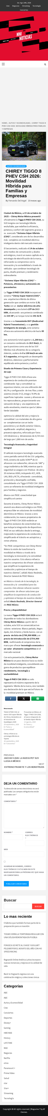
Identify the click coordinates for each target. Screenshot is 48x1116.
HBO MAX (8, 1033)
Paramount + (9, 1068)
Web (6, 849)
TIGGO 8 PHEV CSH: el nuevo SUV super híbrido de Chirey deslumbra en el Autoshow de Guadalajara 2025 (13, 717)
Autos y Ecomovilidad (16, 166)
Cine (7, 5)
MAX (6, 1048)
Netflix (7, 1058)
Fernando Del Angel (17, 200)
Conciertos (24, 9)
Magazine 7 (35, 1109)
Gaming (7, 1028)
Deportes (8, 1017)
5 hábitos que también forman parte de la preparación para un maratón (22, 925)
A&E (5, 992)
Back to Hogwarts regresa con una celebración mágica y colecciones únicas (21, 976)
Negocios (15, 5)
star (5, 1083)
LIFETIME (8, 1043)
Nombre (8, 832)
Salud (6, 1078)
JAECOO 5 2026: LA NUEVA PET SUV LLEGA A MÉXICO (21, 758)
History (7, 1038)
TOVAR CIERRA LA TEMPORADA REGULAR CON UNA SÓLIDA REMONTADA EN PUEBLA (24, 936)
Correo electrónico (31, 835)
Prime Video (9, 1073)
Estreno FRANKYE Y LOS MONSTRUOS (24, 765)
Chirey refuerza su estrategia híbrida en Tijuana (11, 736)
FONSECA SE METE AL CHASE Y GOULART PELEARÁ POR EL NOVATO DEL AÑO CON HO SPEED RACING (23, 948)
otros (6, 1063)
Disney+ (7, 1022)
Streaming (26, 5)
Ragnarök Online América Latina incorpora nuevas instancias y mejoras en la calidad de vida (23, 962)
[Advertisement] (24, 93)
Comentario (10, 801)
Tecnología (37, 5)
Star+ (6, 1088)
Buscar (10, 900)
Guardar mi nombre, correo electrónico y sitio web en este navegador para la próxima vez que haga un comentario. (24, 870)
